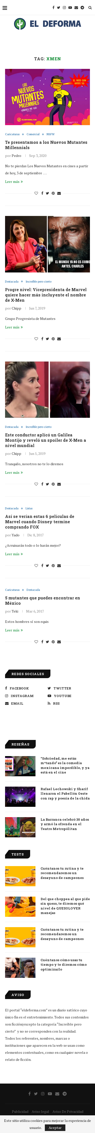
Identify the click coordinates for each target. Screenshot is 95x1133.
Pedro (16, 155)
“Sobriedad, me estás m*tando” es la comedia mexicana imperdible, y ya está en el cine (65, 765)
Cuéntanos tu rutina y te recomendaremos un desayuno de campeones (62, 873)
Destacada (11, 281)
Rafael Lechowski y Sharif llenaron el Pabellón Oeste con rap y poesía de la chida (65, 793)
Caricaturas (12, 134)
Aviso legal (40, 1111)
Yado (16, 535)
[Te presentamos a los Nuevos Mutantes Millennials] (47, 97)
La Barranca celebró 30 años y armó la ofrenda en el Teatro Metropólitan (65, 824)
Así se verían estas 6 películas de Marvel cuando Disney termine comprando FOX (39, 522)
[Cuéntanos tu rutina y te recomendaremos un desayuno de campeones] (20, 876)
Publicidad (20, 1111)
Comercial (33, 134)
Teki (15, 611)
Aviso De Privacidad (67, 1111)
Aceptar (55, 1127)
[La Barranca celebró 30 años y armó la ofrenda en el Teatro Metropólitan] (20, 827)
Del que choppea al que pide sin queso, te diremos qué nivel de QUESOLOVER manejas (65, 906)
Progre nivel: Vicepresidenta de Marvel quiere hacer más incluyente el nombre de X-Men (46, 295)
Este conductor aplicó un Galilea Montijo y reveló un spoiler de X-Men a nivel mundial (45, 440)
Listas (29, 508)
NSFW (50, 134)
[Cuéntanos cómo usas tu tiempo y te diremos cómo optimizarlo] (20, 968)
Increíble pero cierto (38, 281)
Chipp (16, 308)
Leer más (12, 181)
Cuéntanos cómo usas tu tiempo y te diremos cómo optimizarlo (64, 964)
